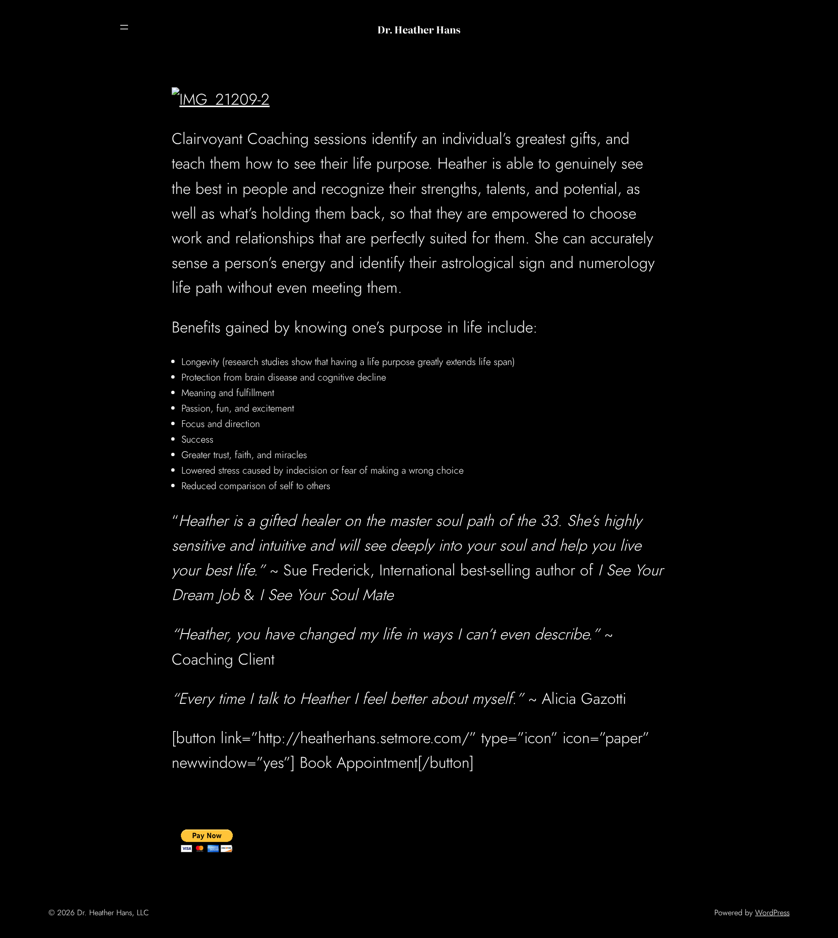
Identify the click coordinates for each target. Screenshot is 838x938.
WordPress (772, 912)
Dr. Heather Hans (419, 29)
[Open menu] (124, 27)
